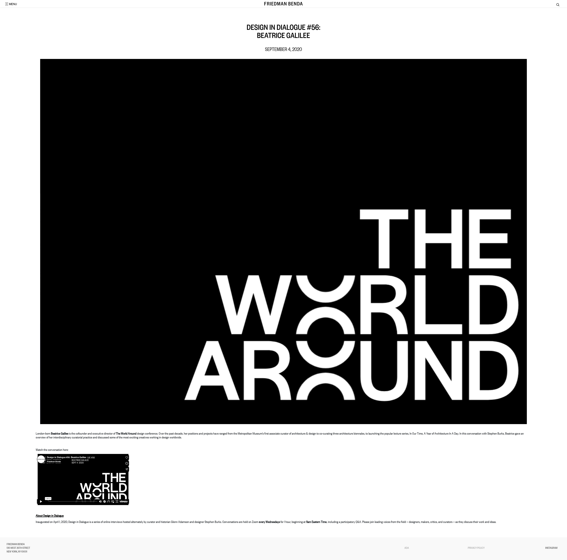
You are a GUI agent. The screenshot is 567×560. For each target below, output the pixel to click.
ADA (406, 547)
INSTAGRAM (551, 547)
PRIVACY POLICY (476, 547)
